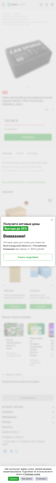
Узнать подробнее (28, 257)
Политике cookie (32, 474)
